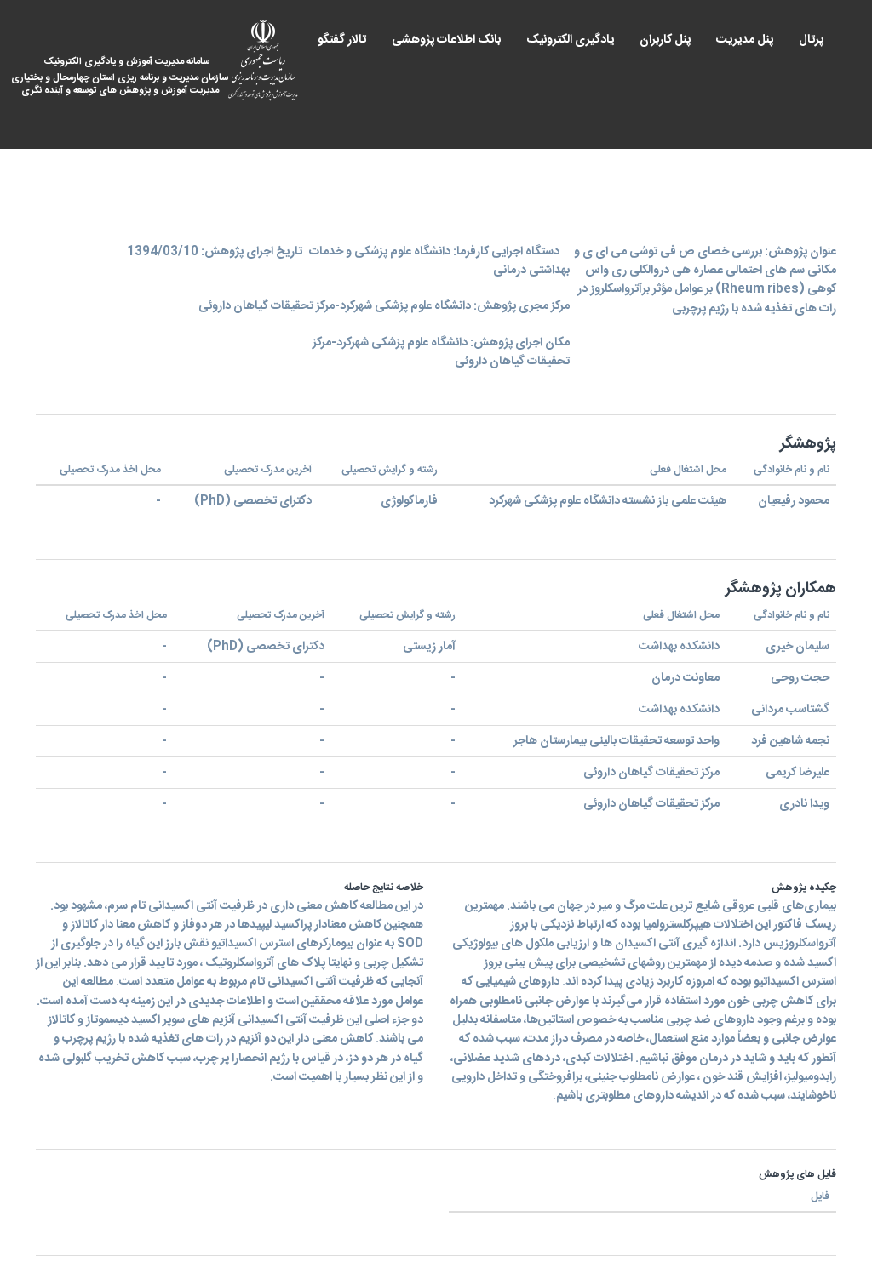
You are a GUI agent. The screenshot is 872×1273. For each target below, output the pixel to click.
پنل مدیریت (744, 40)
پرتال (811, 40)
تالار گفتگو (342, 40)
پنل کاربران (665, 40)
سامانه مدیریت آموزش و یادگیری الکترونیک (132, 76)
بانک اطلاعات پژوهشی (446, 40)
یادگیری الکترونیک (570, 40)
